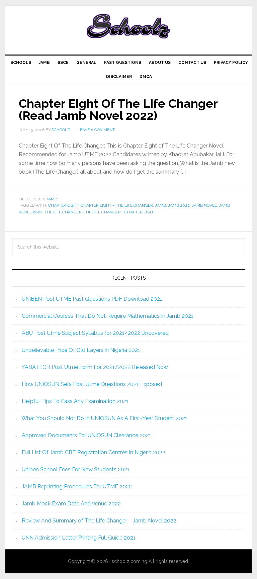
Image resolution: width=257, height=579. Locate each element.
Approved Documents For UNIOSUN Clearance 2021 (86, 435)
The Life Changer (63, 212)
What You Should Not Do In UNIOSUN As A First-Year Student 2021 (104, 418)
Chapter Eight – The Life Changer (117, 205)
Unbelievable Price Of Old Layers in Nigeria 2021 (81, 350)
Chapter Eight (63, 205)
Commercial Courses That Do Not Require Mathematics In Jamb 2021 (107, 316)
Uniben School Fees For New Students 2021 (76, 469)
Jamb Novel (204, 205)
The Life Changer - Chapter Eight (119, 212)
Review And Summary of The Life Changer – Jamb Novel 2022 (99, 520)
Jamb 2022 (179, 205)
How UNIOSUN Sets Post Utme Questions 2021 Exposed (92, 384)
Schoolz (128, 27)
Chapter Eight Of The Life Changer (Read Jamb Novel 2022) (118, 109)
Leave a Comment (96, 129)
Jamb (51, 199)
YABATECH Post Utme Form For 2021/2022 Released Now (94, 367)
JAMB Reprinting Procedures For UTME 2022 (77, 486)
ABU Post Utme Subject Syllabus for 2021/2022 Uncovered (95, 333)
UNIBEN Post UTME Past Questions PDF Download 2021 (92, 299)
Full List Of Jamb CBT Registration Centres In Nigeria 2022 (93, 452)
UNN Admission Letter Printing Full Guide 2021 (79, 538)
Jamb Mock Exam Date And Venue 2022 (71, 503)
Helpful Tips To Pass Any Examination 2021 (75, 401)
